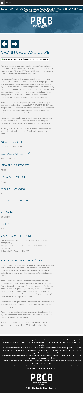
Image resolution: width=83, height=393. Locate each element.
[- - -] (2, 2)
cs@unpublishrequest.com (46, 368)
